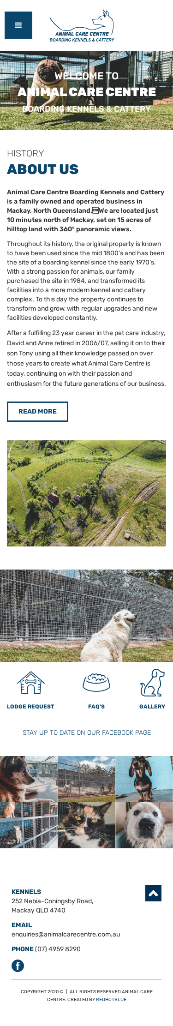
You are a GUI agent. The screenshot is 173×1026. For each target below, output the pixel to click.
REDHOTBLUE (111, 999)
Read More (37, 411)
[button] (18, 25)
